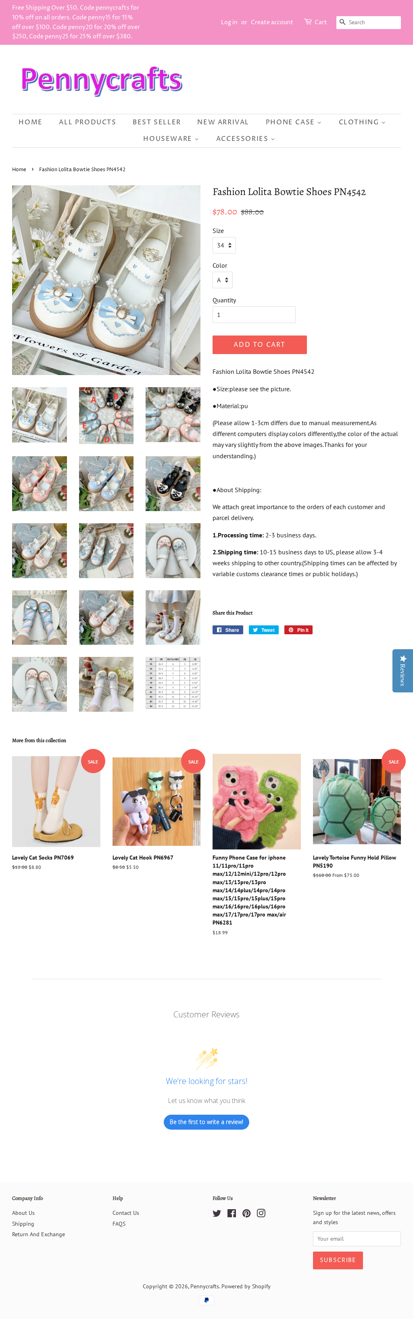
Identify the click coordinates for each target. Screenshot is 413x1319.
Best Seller (157, 122)
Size (218, 230)
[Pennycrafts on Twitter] (217, 1214)
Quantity (224, 300)
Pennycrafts (204, 1286)
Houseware (168, 138)
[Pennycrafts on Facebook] (231, 1214)
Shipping (23, 1223)
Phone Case (291, 122)
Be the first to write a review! (206, 1122)
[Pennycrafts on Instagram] (261, 1214)
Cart (321, 22)
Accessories (243, 138)
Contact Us (126, 1212)
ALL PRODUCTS (87, 122)
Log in (229, 22)
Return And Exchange (38, 1234)
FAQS (119, 1223)
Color (220, 265)
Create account (272, 22)
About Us (23, 1212)
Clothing (360, 122)
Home (30, 122)
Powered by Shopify (246, 1286)
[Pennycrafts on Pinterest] (246, 1214)
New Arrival (223, 122)
